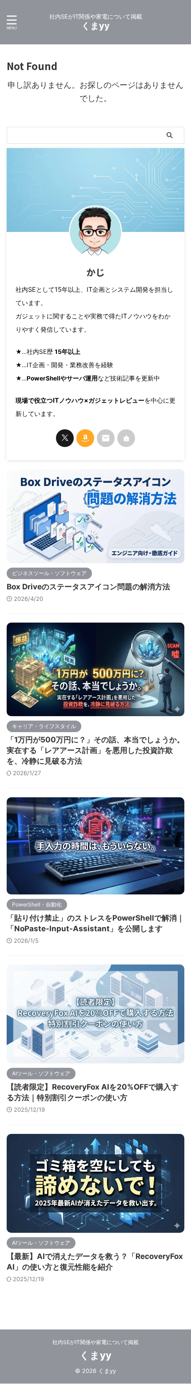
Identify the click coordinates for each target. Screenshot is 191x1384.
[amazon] (85, 438)
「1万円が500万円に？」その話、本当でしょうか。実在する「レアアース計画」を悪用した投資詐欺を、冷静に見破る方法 (95, 750)
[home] (126, 438)
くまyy (95, 25)
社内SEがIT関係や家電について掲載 (95, 1342)
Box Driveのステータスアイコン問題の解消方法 (88, 586)
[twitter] (65, 438)
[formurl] (106, 438)
